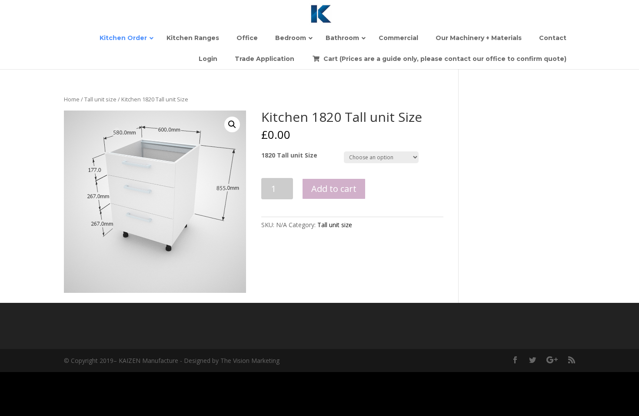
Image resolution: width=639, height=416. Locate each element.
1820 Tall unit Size (289, 155)
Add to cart (333, 189)
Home (72, 99)
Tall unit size (100, 99)
